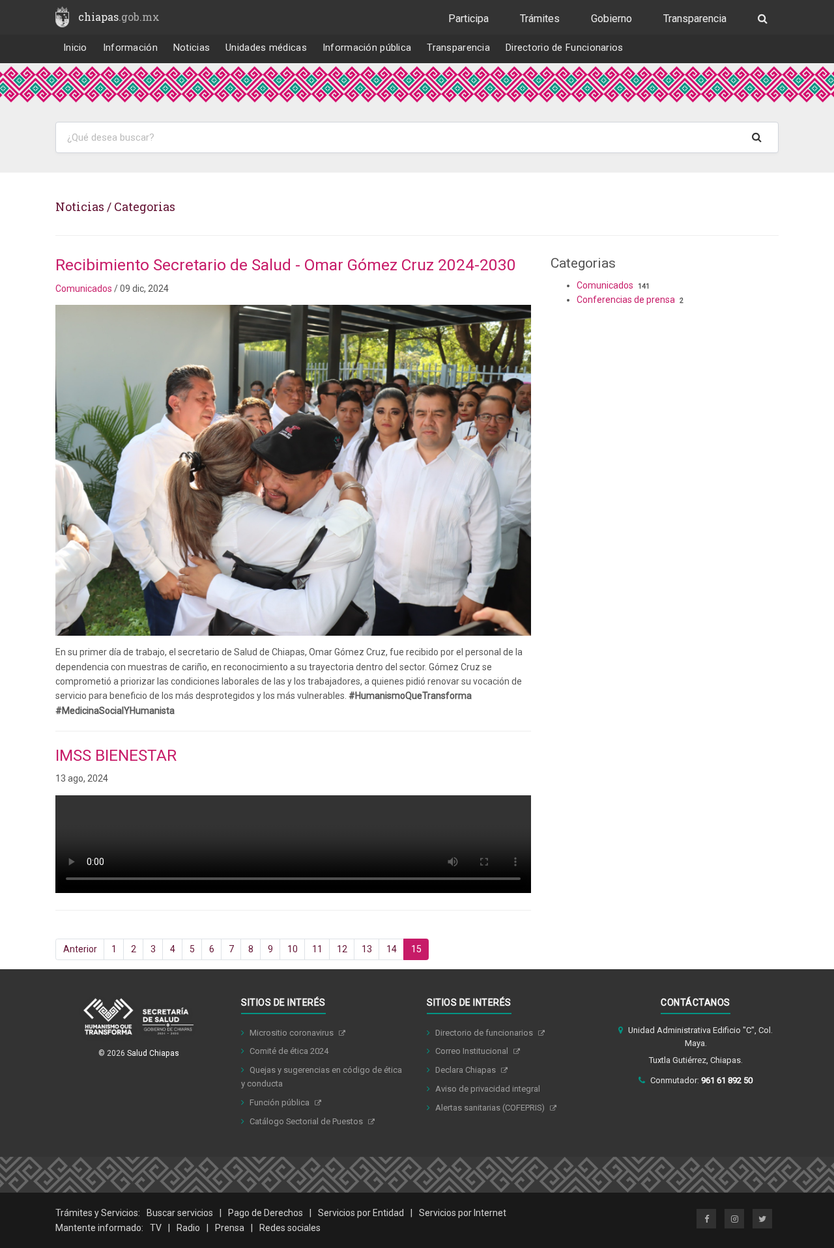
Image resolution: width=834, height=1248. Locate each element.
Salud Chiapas (153, 1053)
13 (367, 949)
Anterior (80, 949)
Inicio (75, 47)
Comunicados (83, 288)
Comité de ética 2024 (289, 1051)
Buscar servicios (180, 1213)
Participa (468, 18)
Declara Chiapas (466, 1070)
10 (292, 949)
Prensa (229, 1228)
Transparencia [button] (458, 47)
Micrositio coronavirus (293, 1033)
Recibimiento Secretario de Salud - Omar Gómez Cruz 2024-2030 (285, 264)
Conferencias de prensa (626, 299)
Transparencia (694, 18)
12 (342, 949)
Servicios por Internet (462, 1213)
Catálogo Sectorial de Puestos (307, 1121)
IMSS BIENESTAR (116, 755)
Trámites (540, 18)
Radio (188, 1228)
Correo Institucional (472, 1051)
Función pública (280, 1102)
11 (317, 949)
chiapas (119, 16)
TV (156, 1228)
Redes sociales (290, 1228)
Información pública (367, 47)
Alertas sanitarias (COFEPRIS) (491, 1108)
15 (416, 949)
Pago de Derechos (265, 1213)
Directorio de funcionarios (485, 1033)
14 (391, 949)
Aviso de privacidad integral (487, 1089)
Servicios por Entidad (361, 1213)
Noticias (191, 47)
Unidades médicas (266, 47)
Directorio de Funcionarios (565, 47)
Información (130, 47)
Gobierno (611, 18)
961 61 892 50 (727, 1080)
